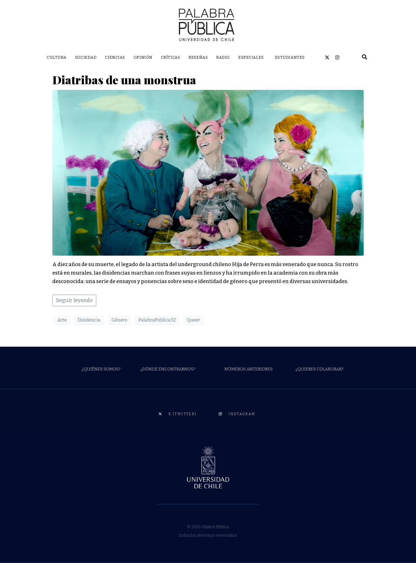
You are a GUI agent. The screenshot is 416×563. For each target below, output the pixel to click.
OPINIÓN (143, 57)
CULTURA (57, 57)
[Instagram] (337, 57)
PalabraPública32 (157, 320)
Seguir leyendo (74, 300)
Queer (193, 320)
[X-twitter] (327, 57)
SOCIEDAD (86, 57)
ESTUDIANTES (290, 57)
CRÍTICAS (170, 57)
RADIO (223, 57)
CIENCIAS (115, 57)
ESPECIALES (251, 57)
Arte (62, 320)
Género (119, 320)
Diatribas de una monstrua (124, 79)
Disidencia (89, 320)
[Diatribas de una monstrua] (208, 172)
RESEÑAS (198, 57)
